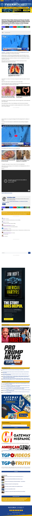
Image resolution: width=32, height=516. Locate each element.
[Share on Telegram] (21, 27)
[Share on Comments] (26, 27)
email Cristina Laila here (14, 201)
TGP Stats (16, 471)
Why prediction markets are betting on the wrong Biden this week (13, 486)
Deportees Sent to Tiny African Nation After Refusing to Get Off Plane (13, 369)
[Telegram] (18, 510)
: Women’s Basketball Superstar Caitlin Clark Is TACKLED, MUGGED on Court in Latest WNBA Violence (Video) (16, 384)
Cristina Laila (11, 197)
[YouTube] (22, 510)
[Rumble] (17, 510)
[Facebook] (15, 510)
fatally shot (23, 52)
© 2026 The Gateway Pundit (16, 512)
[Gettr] (11, 510)
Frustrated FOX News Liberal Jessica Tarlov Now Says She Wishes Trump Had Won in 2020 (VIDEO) (16, 372)
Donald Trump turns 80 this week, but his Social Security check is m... (14, 476)
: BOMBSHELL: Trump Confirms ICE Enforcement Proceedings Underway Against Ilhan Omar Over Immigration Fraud (16, 390)
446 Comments (20, 24)
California (3, 52)
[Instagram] (20, 510)
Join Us (12, 7)
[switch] (29, 7)
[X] (13, 510)
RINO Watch (12, 0)
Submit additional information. (7, 193)
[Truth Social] (10, 510)
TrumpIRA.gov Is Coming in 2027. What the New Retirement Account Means (15, 491)
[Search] (29, 253)
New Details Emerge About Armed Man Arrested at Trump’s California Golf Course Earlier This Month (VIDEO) (15, 374)
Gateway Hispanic (7, 0)
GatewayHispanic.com (7, 443)
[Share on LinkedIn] (22, 27)
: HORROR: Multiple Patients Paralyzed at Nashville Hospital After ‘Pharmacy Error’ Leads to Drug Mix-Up (16, 392)
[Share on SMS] (27, 27)
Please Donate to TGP (23, 0)
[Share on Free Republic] (24, 27)
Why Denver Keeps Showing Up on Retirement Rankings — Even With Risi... (15, 481)
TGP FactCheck (27, 468)
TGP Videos (17, 0)
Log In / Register (15, 2)
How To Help (24, 7)
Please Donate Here (16, 496)
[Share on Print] (2, 29)
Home (3, 7)
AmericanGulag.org (6, 450)
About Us (7, 7)
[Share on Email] (29, 27)
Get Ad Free (29, 0)
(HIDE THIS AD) (17, 63)
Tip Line (2, 0)
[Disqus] (16, 227)
